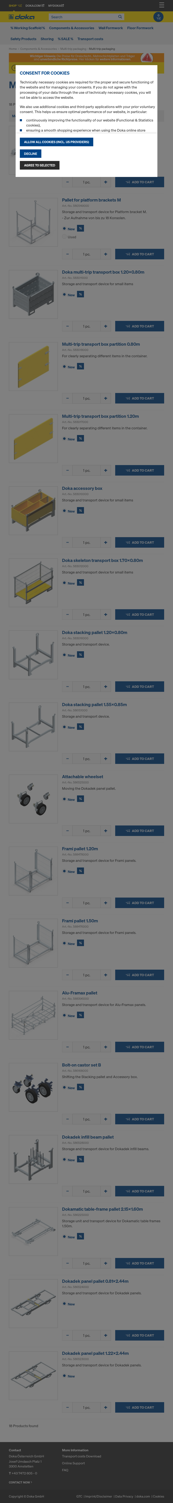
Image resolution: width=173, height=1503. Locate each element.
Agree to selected (39, 165)
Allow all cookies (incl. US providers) (56, 142)
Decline (30, 154)
